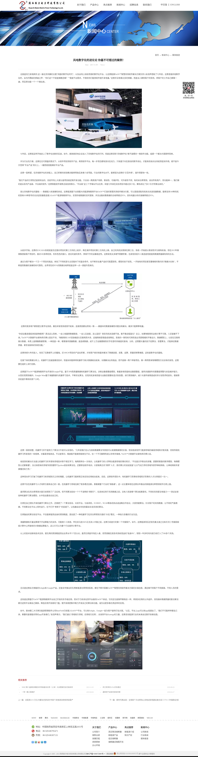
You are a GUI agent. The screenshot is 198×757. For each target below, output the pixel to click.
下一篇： (144, 700)
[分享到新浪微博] (39, 742)
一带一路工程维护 (28, 692)
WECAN (150, 718)
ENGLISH (175, 5)
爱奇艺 (109, 718)
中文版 (164, 5)
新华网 (125, 718)
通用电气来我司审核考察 (111, 692)
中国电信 (94, 718)
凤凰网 (132, 718)
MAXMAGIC (65, 718)
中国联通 (85, 718)
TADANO (54, 718)
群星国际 (141, 718)
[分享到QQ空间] (36, 742)
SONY (34, 718)
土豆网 (102, 718)
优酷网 (117, 718)
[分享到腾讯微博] (42, 742)
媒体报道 (176, 55)
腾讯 (46, 718)
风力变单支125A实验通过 (112, 687)
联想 (40, 718)
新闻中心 (165, 55)
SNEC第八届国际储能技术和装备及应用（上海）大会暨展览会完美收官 (47, 687)
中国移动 (75, 718)
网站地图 (109, 754)
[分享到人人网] (45, 742)
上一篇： (45, 700)
